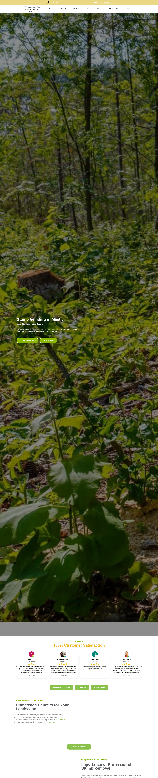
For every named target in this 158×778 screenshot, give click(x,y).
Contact (127, 8)
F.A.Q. (88, 8)
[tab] (61, 687)
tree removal (60, 720)
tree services (50, 722)
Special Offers (113, 8)
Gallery (99, 8)
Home (50, 8)
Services (61, 8)
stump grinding (52, 329)
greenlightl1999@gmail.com (107, 3)
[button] (141, 666)
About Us (76, 8)
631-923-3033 (54, 3)
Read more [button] (63, 675)
